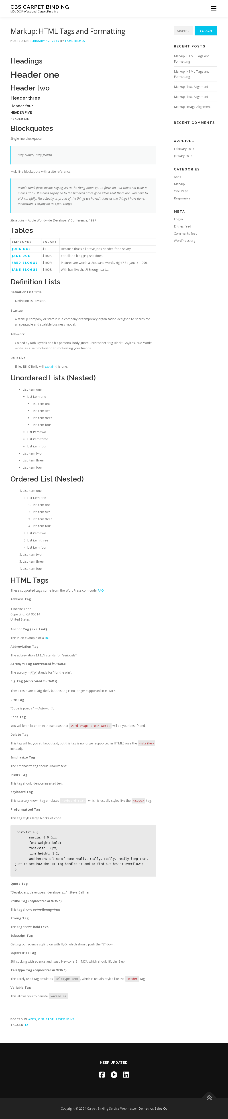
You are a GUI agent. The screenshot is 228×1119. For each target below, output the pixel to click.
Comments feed (185, 233)
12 (26, 1025)
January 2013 (183, 156)
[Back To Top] (209, 1098)
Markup (179, 184)
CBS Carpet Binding (39, 7)
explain (50, 366)
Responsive (65, 1019)
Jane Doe (21, 256)
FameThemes (75, 41)
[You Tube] (114, 1074)
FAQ (101, 590)
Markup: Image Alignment (192, 107)
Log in (178, 219)
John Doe (21, 249)
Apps (32, 1019)
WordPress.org (184, 240)
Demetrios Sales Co (152, 1108)
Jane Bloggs (25, 269)
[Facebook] (102, 1074)
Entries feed (182, 226)
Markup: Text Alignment (191, 86)
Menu (214, 8)
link (47, 638)
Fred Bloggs (25, 262)
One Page (46, 1019)
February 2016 (184, 149)
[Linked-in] (126, 1074)
